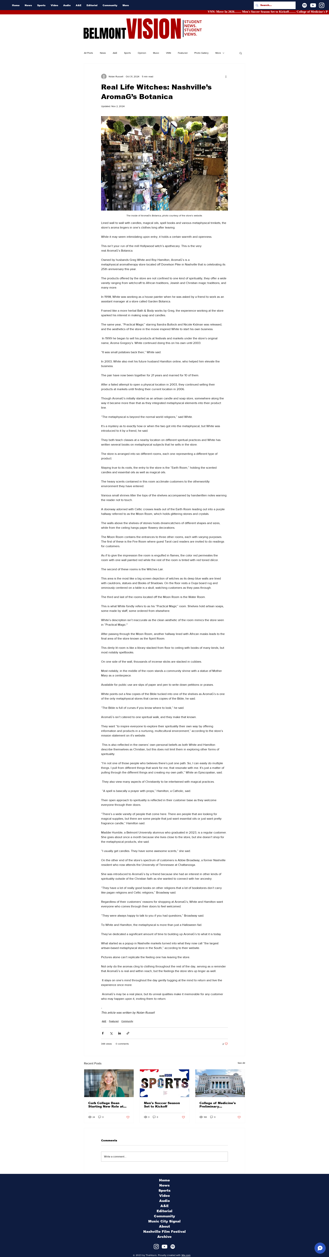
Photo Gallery (201, 52)
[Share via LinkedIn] (119, 1033)
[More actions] (226, 76)
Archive (164, 1237)
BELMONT (104, 33)
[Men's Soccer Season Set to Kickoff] (164, 1083)
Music (156, 52)
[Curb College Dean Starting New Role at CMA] (109, 1083)
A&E (115, 52)
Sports (127, 52)
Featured (182, 52)
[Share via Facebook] (102, 1033)
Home (164, 1180)
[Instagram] (321, 5)
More (218, 52)
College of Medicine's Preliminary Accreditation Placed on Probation (219, 1104)
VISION (154, 29)
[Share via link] (128, 1033)
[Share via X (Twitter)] (111, 1033)
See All (241, 1062)
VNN (168, 52)
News (103, 52)
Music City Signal (164, 1221)
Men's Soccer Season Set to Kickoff (162, 1104)
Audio (164, 1201)
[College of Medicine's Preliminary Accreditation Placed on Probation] (220, 1083)
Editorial (164, 1211)
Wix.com (186, 1255)
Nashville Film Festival (164, 1231)
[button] (240, 53)
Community (127, 1021)
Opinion (142, 52)
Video (164, 1195)
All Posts (88, 52)
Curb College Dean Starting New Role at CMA (105, 1104)
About (164, 1226)
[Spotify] (304, 5)
